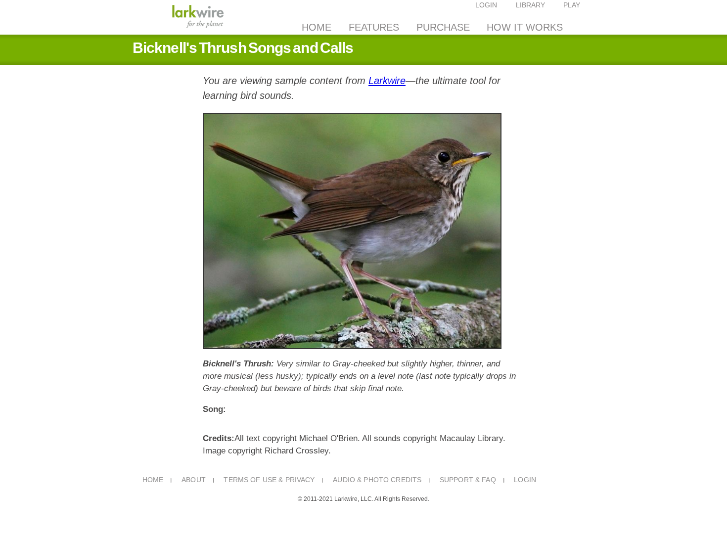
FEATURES (374, 27)
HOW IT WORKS (525, 27)
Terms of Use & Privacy (269, 480)
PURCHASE (443, 27)
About (194, 480)
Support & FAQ (468, 480)
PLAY (571, 5)
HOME (316, 27)
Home (153, 480)
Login (525, 480)
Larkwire (387, 80)
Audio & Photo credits (377, 480)
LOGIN (486, 5)
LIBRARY (530, 5)
